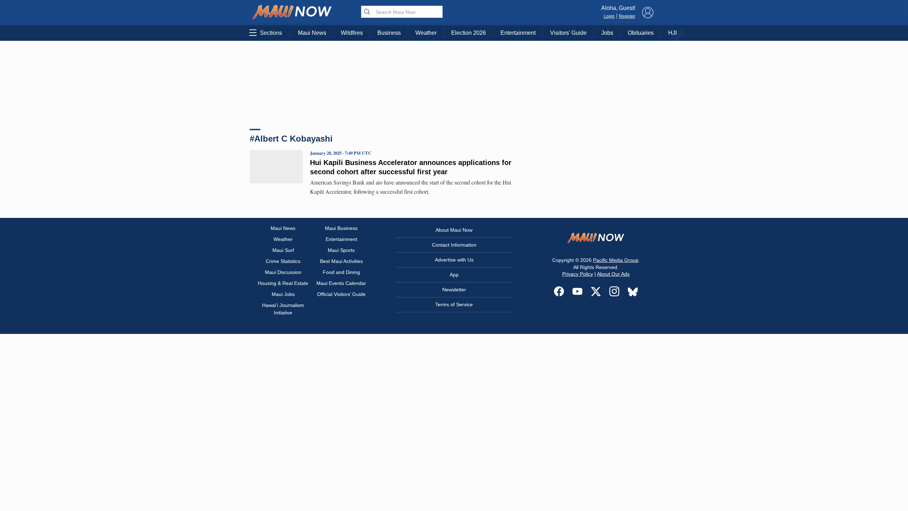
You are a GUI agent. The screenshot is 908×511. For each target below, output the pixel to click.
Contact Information (454, 245)
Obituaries (641, 33)
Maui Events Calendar (341, 283)
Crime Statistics (283, 261)
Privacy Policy (577, 274)
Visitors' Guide (568, 33)
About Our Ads (613, 274)
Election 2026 (468, 33)
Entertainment (518, 33)
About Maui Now (454, 230)
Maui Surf (283, 250)
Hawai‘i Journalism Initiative (283, 308)
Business (389, 33)
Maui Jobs (283, 294)
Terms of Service (454, 304)
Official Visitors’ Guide (341, 294)
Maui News (312, 33)
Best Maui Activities (341, 261)
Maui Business (341, 228)
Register (627, 16)
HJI (672, 33)
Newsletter (454, 289)
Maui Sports (341, 250)
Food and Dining (341, 272)
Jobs (607, 33)
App (454, 275)
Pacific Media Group (615, 260)
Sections (271, 33)
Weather (426, 33)
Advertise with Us (454, 260)
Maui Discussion (283, 272)
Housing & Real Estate (283, 283)
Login (609, 16)
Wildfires (352, 33)
